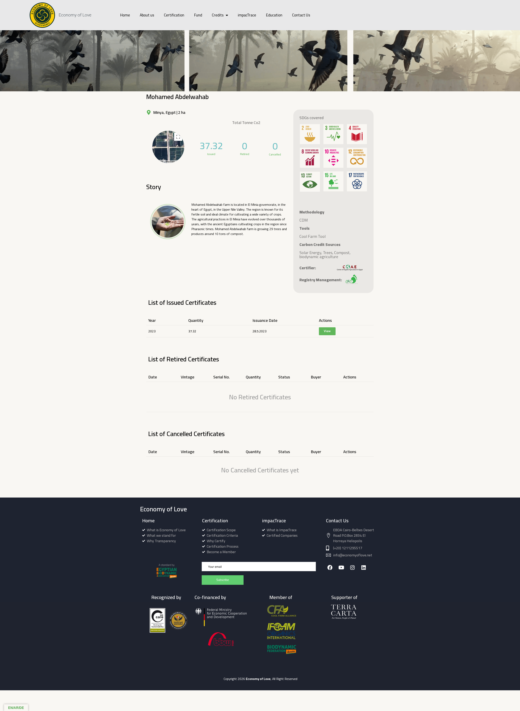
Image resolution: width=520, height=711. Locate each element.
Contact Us (301, 15)
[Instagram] (352, 567)
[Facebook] (330, 567)
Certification (174, 15)
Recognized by (166, 597)
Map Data (170, 162)
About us (147, 15)
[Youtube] (341, 567)
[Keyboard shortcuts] (161, 161)
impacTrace (247, 15)
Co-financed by (210, 597)
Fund (198, 15)
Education (274, 15)
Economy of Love (75, 15)
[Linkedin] (363, 567)
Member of (280, 597)
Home (125, 15)
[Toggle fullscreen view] (178, 137)
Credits (218, 15)
